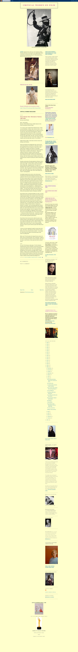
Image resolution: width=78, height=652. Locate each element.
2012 (48, 360)
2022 (48, 345)
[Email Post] (42, 257)
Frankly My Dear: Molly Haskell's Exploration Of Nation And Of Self (50, 142)
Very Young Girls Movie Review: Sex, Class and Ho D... (52, 380)
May (48, 411)
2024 (48, 344)
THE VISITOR (49, 402)
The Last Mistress (50, 390)
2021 (48, 347)
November (50, 369)
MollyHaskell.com (48, 180)
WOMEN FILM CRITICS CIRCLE (51, 311)
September (50, 373)
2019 (48, 349)
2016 (48, 353)
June (49, 377)
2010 (48, 363)
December (50, 368)
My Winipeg (49, 400)
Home (32, 289)
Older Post (42, 289)
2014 (48, 357)
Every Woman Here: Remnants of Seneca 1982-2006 (51, 405)
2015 (48, 355)
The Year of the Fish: (51, 407)
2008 (48, 366)
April (48, 413)
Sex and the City (50, 383)
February (49, 416)
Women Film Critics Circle (50, 323)
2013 (48, 358)
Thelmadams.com (50, 137)
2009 (48, 365)
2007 (48, 419)
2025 (48, 342)
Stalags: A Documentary (51, 409)
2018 (48, 350)
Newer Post (22, 289)
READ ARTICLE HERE (49, 173)
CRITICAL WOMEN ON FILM (39, 5)
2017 (48, 352)
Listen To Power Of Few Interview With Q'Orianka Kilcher (30, 108)
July (48, 376)
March (49, 414)
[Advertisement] (39, 647)
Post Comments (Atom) (29, 292)
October (49, 371)
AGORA (21, 51)
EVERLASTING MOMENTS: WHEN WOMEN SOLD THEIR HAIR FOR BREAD (50, 53)
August (49, 374)
